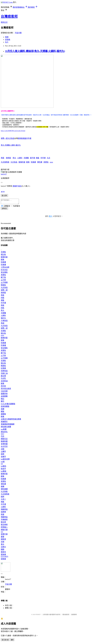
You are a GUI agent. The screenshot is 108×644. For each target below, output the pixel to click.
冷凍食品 (4, 320)
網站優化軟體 (6, 427)
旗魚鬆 (8, 158)
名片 (6, 42)
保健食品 (4, 371)
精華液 (3, 539)
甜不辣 (32, 158)
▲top (3, 191)
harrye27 (4, 174)
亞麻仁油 (4, 373)
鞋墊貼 (3, 285)
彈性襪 (39, 162)
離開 (12, 640)
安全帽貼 (4, 272)
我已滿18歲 (5, 640)
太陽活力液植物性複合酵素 (11, 419)
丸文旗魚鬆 (5, 162)
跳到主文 (4, 22)
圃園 (2, 549)
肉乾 (2, 308)
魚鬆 (2, 158)
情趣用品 (4, 509)
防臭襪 (3, 265)
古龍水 (3, 547)
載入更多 (4, 195)
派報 (2, 449)
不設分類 (18, 33)
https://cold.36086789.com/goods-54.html (13, 130)
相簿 (6, 37)
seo (2, 532)
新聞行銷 (4, 534)
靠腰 (2, 409)
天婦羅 (7, 145)
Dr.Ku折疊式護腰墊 (8, 404)
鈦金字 (3, 469)
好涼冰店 (4, 270)
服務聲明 (74, 614)
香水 (2, 544)
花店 (2, 436)
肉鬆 (2, 298)
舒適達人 (4, 527)
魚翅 (2, 323)
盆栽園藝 (4, 396)
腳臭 (28, 162)
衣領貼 (3, 252)
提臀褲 (3, 559)
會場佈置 (4, 444)
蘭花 (2, 401)
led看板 (3, 471)
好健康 (3, 368)
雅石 (2, 399)
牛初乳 (3, 378)
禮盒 (37, 158)
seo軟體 (3, 429)
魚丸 (2, 145)
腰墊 (2, 411)
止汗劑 (3, 280)
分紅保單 (4, 391)
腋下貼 (3, 277)
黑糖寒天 (4, 422)
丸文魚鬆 (4, 491)
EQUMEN (4, 556)
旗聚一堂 (4, 290)
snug (51, 162)
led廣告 (3, 466)
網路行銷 (4, 530)
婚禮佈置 (4, 441)
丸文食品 (14, 162)
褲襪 (2, 486)
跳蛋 (2, 514)
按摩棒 (3, 512)
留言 (20, 186)
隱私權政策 (65, 614)
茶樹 (2, 542)
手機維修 (4, 519)
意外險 (3, 386)
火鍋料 (12, 145)
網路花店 (4, 439)
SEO (2, 434)
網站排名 (4, 432)
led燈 (3, 462)
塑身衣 (3, 552)
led (2, 464)
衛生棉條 (4, 524)
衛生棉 (3, 522)
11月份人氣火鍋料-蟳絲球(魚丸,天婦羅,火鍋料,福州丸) (35, 51)
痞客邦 (15, 186)
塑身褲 (3, 554)
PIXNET (38, 614)
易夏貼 (46, 162)
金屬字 (3, 456)
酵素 (2, 383)
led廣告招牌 (5, 459)
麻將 (2, 497)
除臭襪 (33, 162)
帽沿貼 (3, 254)
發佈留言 (4, 208)
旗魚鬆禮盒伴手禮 (24, 138)
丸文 (48, 158)
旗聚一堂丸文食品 (7, 138)
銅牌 (2, 454)
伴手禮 (43, 158)
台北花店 (4, 446)
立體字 (3, 451)
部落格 (7, 39)
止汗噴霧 (4, 282)
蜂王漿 (3, 376)
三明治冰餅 (5, 267)
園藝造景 (4, 394)
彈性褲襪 (4, 489)
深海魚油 (4, 381)
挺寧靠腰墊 (5, 406)
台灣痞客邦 (9, 16)
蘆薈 (2, 537)
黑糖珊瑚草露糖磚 (7, 424)
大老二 (3, 499)
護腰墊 (3, 414)
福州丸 (18, 145)
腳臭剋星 (22, 162)
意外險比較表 (6, 388)
